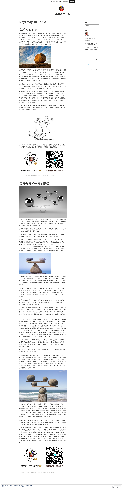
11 (99, 61)
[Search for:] (92, 25)
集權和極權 (87, 40)
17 (96, 64)
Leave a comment (36, 175)
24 (96, 66)
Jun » (87, 73)
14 (88, 64)
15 (91, 64)
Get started (72, 1)
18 (99, 64)
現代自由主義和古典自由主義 (91, 47)
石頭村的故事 (28, 29)
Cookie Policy (23, 486)
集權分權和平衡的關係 (34, 183)
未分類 (28, 175)
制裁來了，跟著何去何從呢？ (91, 49)
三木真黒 (22, 175)
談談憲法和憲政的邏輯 (90, 38)
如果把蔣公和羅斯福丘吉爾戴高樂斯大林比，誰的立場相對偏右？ (94, 43)
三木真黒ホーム (61, 13)
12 (101, 61)
